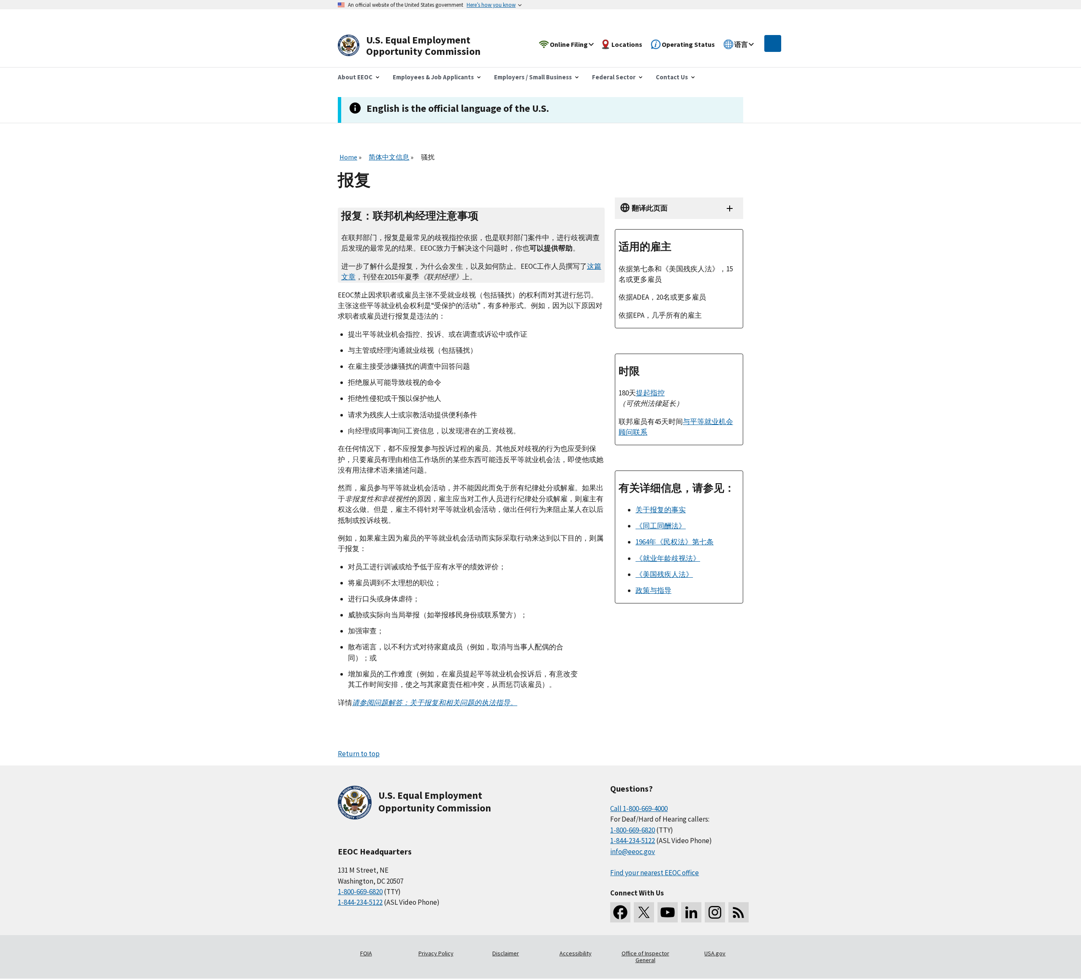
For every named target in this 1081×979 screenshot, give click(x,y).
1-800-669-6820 (360, 891)
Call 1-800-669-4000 (639, 808)
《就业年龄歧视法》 (668, 558)
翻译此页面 (650, 208)
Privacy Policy (436, 953)
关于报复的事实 (661, 509)
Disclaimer (505, 953)
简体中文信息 (389, 157)
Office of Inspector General (645, 956)
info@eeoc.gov (632, 851)
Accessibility (576, 953)
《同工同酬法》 (661, 525)
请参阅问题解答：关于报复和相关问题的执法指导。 (434, 702)
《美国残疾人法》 (664, 574)
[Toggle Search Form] (772, 43)
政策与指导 (653, 590)
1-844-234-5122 (360, 902)
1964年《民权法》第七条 (675, 541)
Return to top (359, 753)
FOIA (366, 953)
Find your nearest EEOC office (654, 872)
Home (348, 157)
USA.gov (714, 953)
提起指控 (650, 393)
